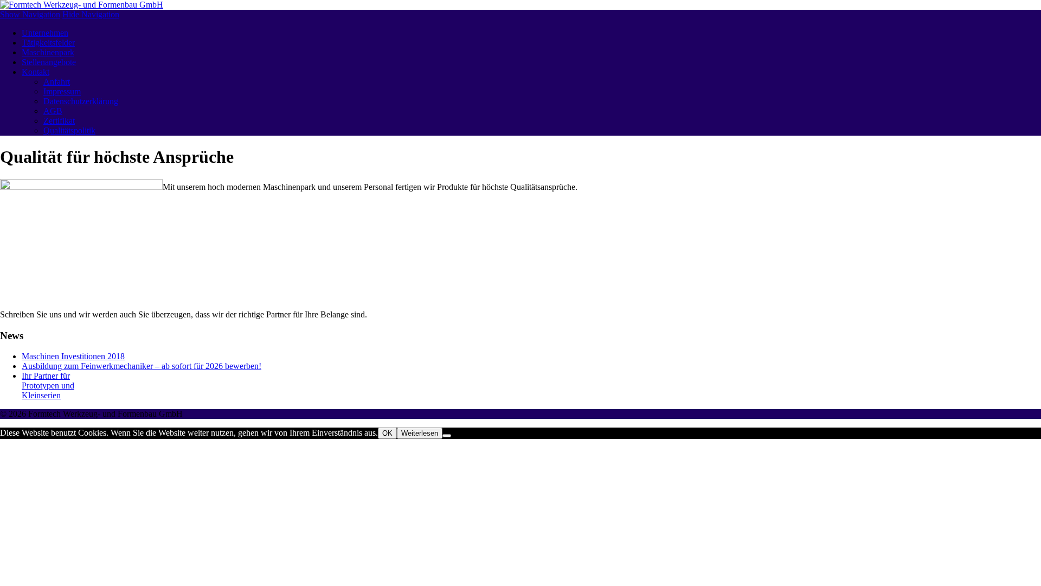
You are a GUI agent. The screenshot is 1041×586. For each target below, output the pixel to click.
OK (387, 433)
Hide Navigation (90, 14)
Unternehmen (45, 32)
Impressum (62, 91)
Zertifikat (59, 120)
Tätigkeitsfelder (48, 42)
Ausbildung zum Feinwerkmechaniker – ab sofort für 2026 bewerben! (141, 366)
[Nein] (446, 435)
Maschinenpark (48, 52)
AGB (52, 111)
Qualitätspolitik (69, 130)
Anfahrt (56, 81)
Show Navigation (30, 14)
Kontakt (35, 72)
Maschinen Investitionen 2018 (73, 356)
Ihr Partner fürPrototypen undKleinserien (48, 385)
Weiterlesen (419, 433)
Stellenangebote (49, 62)
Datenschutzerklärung (80, 101)
